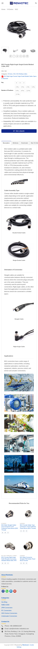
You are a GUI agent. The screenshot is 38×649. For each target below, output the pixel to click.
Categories (5, 598)
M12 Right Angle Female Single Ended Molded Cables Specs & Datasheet (19, 77)
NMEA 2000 (5, 605)
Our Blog (4, 602)
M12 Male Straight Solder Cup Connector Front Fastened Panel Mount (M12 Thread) (9, 527)
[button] (2, 3)
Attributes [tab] (15, 143)
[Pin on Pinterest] (24, 56)
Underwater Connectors (9, 616)
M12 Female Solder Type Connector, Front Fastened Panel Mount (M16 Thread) (28, 526)
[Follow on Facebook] (3, 591)
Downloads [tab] (24, 143)
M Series (10, 9)
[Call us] (6, 591)
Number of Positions (7, 90)
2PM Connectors (6, 607)
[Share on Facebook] (13, 56)
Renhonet (26, 645)
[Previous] (4, 28)
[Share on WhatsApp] (10, 56)
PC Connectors (6, 610)
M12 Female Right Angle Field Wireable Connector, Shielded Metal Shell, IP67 (9, 559)
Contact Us (5, 621)
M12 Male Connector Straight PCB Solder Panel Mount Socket (27, 559)
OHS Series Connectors (9, 613)
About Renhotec (7, 575)
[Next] (33, 28)
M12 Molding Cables (21, 74)
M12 (16, 9)
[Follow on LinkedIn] (10, 591)
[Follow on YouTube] (14, 591)
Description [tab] (6, 143)
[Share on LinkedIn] (27, 56)
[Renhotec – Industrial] (19, 3)
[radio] (16, 82)
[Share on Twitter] (17, 56)
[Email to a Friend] (20, 56)
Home (3, 9)
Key (2, 82)
